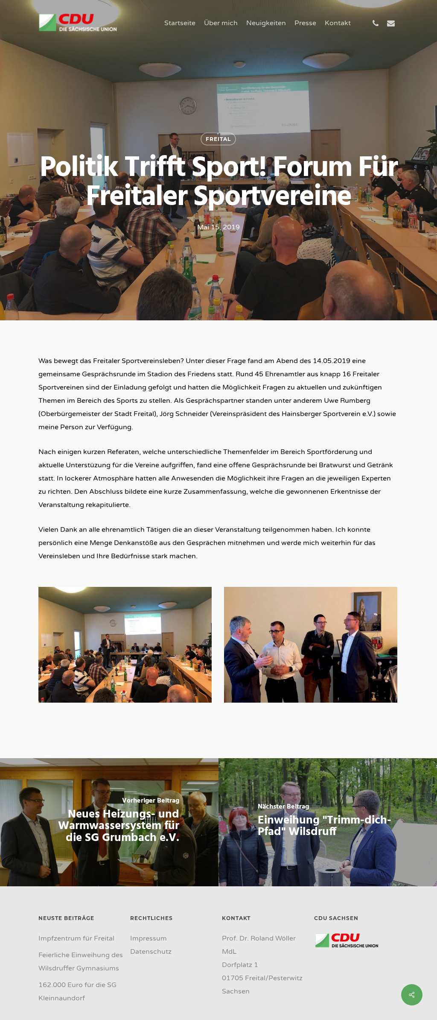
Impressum (148, 938)
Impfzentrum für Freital (76, 938)
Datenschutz (151, 951)
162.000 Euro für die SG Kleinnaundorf (77, 991)
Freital (218, 139)
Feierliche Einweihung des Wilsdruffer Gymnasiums (80, 962)
